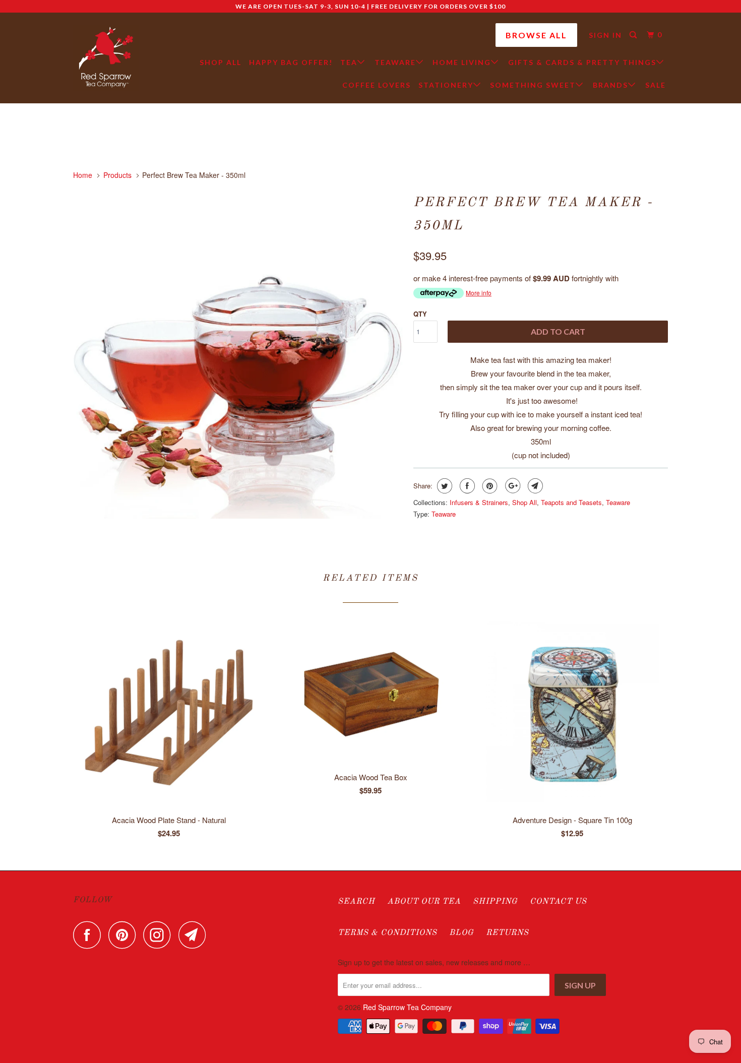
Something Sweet (533, 85)
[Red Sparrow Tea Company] (106, 58)
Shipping (495, 902)
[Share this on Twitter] (443, 485)
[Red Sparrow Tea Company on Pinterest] (124, 935)
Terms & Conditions (387, 933)
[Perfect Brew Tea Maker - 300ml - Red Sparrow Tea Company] (238, 354)
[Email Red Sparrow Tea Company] (195, 935)
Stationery (445, 85)
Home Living (462, 62)
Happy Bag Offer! (291, 62)
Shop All (220, 62)
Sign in (605, 35)
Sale (655, 85)
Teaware (395, 62)
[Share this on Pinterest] (489, 485)
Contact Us (558, 902)
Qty (420, 314)
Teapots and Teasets (571, 502)
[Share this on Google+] (511, 485)
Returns (507, 933)
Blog (461, 933)
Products (117, 175)
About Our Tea (424, 902)
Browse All (536, 35)
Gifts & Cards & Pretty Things (582, 62)
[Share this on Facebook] (466, 485)
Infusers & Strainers (479, 502)
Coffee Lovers (376, 85)
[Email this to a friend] (534, 485)
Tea (348, 62)
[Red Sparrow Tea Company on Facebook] (89, 935)
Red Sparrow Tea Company (407, 1007)
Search (356, 902)
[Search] (634, 35)
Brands (610, 85)
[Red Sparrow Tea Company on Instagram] (159, 935)
